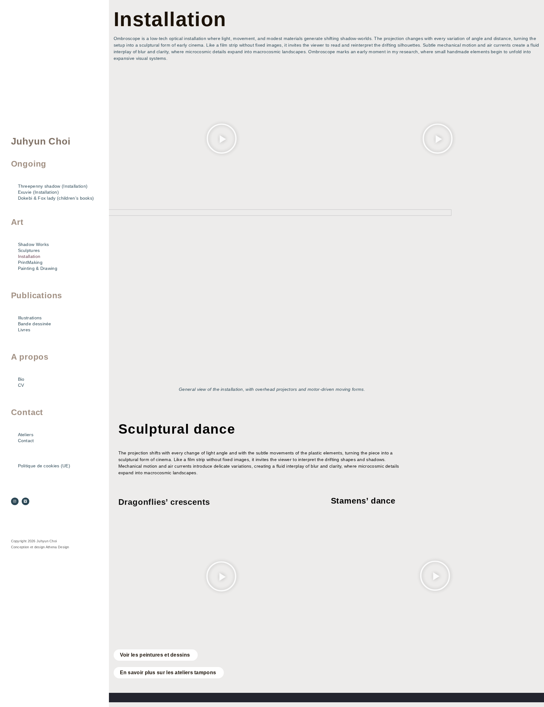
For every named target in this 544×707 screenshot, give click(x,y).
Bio (21, 379)
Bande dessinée (34, 323)
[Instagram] (15, 501)
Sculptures (29, 250)
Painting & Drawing (37, 268)
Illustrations (30, 317)
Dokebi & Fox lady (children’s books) (56, 198)
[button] (221, 139)
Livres (24, 329)
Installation (29, 256)
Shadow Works (33, 244)
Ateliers (25, 434)
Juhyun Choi (41, 141)
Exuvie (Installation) (38, 192)
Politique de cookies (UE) (44, 465)
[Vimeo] (25, 501)
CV (21, 385)
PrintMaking (30, 262)
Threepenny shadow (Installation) (53, 186)
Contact (26, 440)
